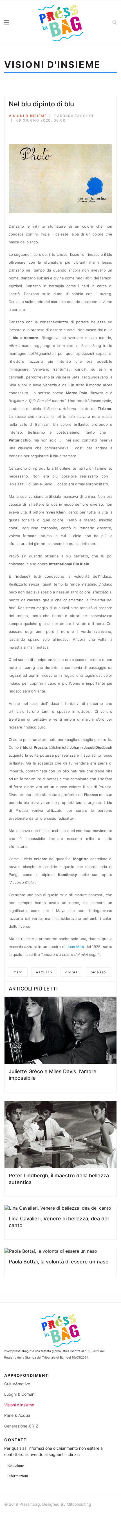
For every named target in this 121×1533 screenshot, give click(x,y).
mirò (18, 972)
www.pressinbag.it (18, 1351)
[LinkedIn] (33, 130)
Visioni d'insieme (28, 116)
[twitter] (19, 1516)
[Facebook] (10, 130)
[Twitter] (18, 130)
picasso (98, 972)
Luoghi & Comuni (19, 1394)
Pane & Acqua (17, 1415)
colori (71, 972)
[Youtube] (29, 1516)
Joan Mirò (75, 946)
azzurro (44, 972)
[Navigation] (15, 22)
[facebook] (9, 1516)
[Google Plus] (25, 130)
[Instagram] (39, 1516)
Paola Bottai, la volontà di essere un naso (59, 1262)
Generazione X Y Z (21, 1426)
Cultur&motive (17, 1383)
